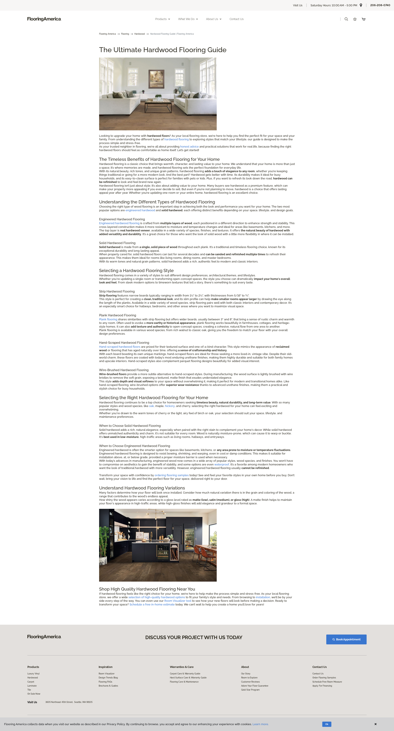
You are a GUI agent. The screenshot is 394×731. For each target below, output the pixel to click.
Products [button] (161, 19)
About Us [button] (212, 19)
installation (263, 597)
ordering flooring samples (172, 475)
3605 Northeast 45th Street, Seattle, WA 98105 (68, 702)
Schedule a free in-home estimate (152, 604)
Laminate (32, 686)
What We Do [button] (186, 19)
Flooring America (107, 34)
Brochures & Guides (108, 686)
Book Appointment (348, 639)
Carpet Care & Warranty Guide (185, 673)
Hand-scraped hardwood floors (119, 346)
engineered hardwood (140, 210)
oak (151, 406)
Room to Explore (249, 677)
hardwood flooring (176, 139)
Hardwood (139, 34)
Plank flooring (108, 319)
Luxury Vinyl (33, 673)
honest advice (189, 146)
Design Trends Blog (108, 677)
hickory (170, 406)
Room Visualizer (107, 673)
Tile (29, 690)
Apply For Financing (322, 686)
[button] (346, 19)
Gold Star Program (250, 690)
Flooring (125, 34)
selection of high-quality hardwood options (157, 597)
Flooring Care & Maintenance (184, 682)
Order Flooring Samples (324, 677)
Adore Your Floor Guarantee (254, 686)
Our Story (246, 673)
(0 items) (363, 19)
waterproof (221, 464)
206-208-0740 (380, 5)
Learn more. (261, 724)
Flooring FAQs (105, 682)
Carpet (30, 682)
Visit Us (298, 5)
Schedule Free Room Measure (327, 682)
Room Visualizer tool (177, 600)
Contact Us (237, 19)
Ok (326, 724)
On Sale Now (33, 694)
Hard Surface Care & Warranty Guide (188, 677)
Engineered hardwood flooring (119, 223)
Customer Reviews (250, 682)
